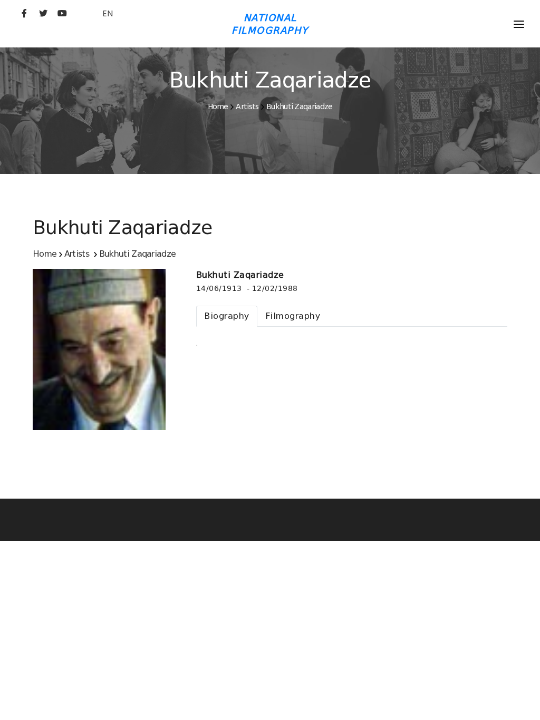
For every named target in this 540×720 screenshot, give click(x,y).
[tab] (226, 316)
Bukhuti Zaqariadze (299, 106)
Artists (247, 106)
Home (218, 106)
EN (107, 13)
